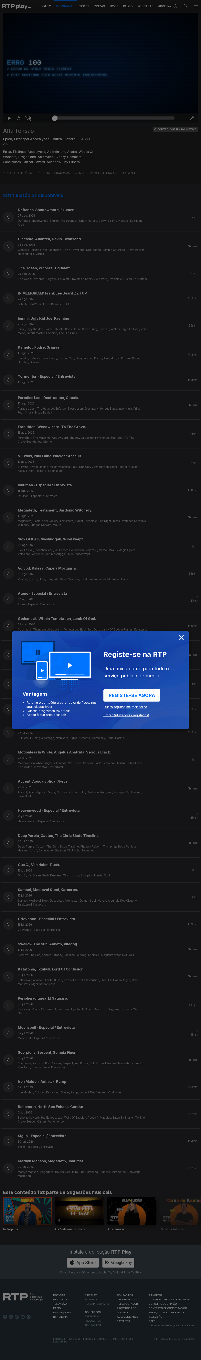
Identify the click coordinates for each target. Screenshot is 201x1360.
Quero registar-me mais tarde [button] (125, 707)
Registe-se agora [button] (132, 695)
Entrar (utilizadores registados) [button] (126, 715)
